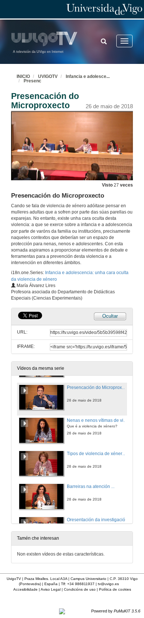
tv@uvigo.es (108, 584)
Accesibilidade (25, 589)
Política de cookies (115, 589)
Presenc (32, 80)
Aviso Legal (51, 589)
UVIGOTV (48, 76)
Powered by (115, 611)
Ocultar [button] (110, 316)
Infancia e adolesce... (88, 76)
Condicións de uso (80, 589)
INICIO (23, 76)
